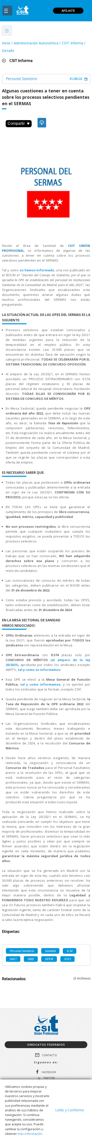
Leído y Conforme (69, 1110)
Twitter (49, 1078)
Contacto (49, 1055)
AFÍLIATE (68, 10)
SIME (30, 959)
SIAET (13, 959)
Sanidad (50, 951)
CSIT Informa (72, 43)
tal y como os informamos (39, 669)
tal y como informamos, (40, 684)
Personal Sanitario (21, 78)
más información (30, 1133)
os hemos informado (37, 270)
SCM (69, 951)
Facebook (49, 1072)
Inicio (6, 43)
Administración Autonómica (36, 43)
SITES (67, 959)
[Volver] (5, 60)
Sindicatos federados (46, 1044)
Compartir (16, 123)
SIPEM (49, 959)
